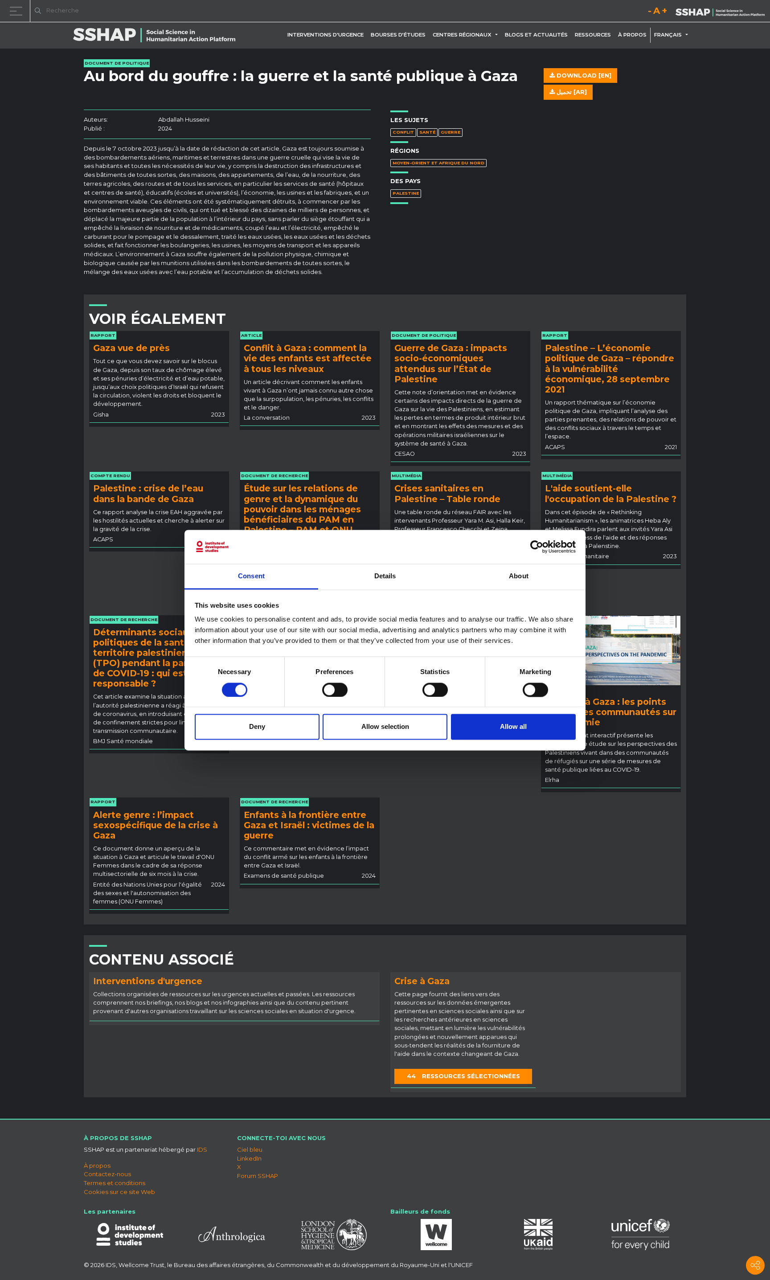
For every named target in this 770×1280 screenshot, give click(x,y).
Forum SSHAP (257, 1175)
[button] (498, 34)
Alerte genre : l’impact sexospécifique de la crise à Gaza (155, 825)
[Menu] (17, 11)
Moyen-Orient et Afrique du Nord (438, 162)
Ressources (593, 35)
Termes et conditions (114, 1182)
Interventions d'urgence (325, 35)
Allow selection (385, 727)
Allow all (513, 727)
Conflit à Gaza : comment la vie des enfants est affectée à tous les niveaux (308, 358)
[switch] (335, 690)
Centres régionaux (462, 35)
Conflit (403, 132)
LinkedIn (249, 1158)
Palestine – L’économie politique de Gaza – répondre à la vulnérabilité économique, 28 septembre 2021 (609, 368)
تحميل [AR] (571, 91)
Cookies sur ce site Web (119, 1191)
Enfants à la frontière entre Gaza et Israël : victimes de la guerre (309, 825)
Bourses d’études (398, 35)
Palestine (406, 193)
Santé (427, 132)
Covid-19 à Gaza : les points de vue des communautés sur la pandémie (610, 712)
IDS (202, 1149)
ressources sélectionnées (463, 1076)
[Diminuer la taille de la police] (649, 12)
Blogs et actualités (536, 35)
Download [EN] (583, 75)
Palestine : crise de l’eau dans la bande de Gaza (148, 493)
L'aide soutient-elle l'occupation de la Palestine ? (610, 493)
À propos (632, 35)
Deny (257, 727)
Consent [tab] (251, 576)
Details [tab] (385, 576)
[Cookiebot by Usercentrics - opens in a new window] (537, 546)
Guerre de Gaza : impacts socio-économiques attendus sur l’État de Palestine (450, 363)
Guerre (450, 132)
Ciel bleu (249, 1149)
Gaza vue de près (131, 348)
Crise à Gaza (422, 981)
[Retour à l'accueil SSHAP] (720, 11)
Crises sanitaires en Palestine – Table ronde (447, 493)
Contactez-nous (107, 1174)
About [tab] (518, 576)
